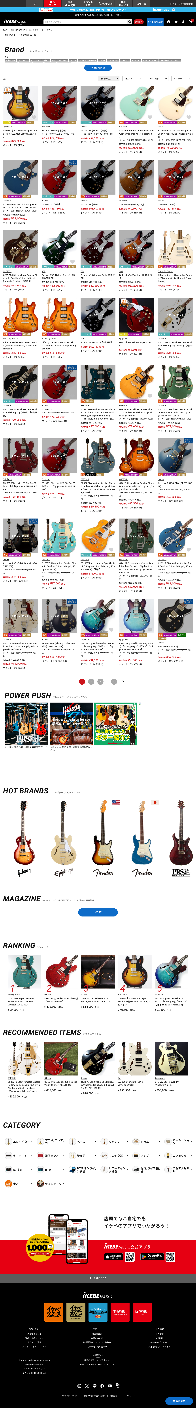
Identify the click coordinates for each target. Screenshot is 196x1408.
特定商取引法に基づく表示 (94, 1396)
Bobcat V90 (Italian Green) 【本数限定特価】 (58, 276)
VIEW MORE (98, 67)
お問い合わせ (97, 1338)
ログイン (174, 4)
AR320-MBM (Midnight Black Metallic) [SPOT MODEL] (59, 645)
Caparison (113, 60)
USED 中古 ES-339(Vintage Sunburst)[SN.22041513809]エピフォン (20, 133)
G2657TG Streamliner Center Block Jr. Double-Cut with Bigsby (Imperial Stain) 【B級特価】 (20, 278)
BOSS (73, 60)
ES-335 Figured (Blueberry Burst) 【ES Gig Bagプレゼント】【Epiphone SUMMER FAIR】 (97, 646)
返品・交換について (34, 1338)
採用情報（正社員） (160, 1342)
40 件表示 (178, 78)
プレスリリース (129, 1396)
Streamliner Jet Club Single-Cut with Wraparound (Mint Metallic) (136, 133)
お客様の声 (97, 1334)
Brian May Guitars (88, 60)
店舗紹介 (160, 1338)
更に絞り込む (105, 78)
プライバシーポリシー (69, 1396)
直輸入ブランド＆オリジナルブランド (97, 1364)
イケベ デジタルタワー (34, 1368)
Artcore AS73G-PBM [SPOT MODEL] (175, 484)
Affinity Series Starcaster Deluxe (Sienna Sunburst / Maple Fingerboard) (20, 345)
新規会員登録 (187, 4)
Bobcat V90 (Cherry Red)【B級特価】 (98, 276)
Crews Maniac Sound (169, 60)
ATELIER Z (23, 60)
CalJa (102, 60)
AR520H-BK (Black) (168, 646)
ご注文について (34, 1334)
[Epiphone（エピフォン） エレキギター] (64, 839)
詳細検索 (138, 22)
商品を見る (179, 1401)
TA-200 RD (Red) (166, 204)
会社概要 (160, 1334)
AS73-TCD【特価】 (51, 204)
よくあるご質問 (34, 1342)
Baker (45, 60)
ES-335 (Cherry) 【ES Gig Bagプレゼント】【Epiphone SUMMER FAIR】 (20, 486)
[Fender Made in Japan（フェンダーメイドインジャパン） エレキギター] (142, 839)
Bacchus (35, 60)
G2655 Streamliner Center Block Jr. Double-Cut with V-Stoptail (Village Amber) (136, 412)
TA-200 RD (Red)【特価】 (55, 130)
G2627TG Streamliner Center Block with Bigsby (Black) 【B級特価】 (20, 412)
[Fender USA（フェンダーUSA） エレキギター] (103, 839)
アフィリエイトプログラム (34, 1346)
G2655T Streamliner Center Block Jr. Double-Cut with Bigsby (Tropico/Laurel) (59, 566)
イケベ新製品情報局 (34, 1364)
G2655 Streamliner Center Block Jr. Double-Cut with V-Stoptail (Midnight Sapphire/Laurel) (98, 412)
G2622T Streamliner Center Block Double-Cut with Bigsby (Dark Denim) (175, 566)
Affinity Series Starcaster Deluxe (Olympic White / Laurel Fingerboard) (175, 278)
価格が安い (129, 78)
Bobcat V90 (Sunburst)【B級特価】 (135, 276)
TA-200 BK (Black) (90, 204)
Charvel (135, 60)
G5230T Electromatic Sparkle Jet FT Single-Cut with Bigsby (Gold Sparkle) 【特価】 (98, 566)
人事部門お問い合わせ (97, 1346)
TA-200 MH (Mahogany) (131, 204)
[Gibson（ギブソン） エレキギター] (24, 839)
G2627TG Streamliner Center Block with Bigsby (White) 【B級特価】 (175, 345)
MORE (97, 912)
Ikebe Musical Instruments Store (34, 1360)
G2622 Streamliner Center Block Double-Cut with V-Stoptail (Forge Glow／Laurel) (136, 486)
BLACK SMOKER (59, 60)
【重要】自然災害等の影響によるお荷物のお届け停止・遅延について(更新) (98, 15)
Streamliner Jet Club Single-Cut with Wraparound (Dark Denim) (20, 206)
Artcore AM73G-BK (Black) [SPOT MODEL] (20, 565)
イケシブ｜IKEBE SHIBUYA (34, 1373)
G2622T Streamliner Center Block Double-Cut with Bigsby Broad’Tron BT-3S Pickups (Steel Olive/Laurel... (136, 568)
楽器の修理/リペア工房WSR (97, 1360)
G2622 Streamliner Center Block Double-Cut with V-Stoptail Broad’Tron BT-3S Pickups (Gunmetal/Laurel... (98, 487)
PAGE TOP (100, 1278)
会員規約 (113, 1396)
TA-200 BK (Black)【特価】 (94, 130)
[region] (98, 840)
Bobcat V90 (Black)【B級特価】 (97, 342)
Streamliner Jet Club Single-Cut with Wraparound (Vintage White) (175, 133)
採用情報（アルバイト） (160, 1346)
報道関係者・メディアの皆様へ (97, 1342)
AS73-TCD (47, 409)
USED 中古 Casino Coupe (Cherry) (136, 344)
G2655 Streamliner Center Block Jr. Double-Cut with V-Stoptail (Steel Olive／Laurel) (175, 412)
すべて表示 (153, 78)
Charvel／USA (149, 60)
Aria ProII (10, 60)
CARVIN (125, 60)
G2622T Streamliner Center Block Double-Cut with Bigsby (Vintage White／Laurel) (20, 646)
